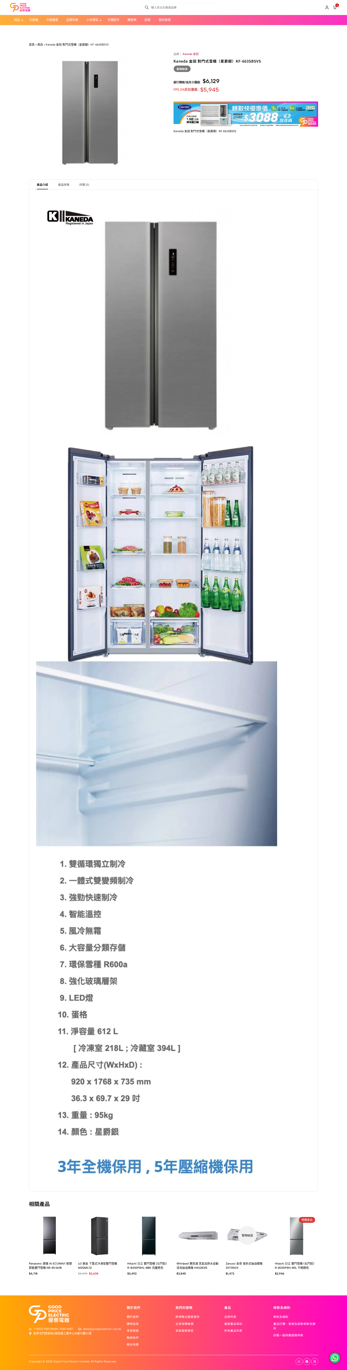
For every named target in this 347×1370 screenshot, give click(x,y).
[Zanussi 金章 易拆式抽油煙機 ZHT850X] (247, 1235)
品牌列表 (230, 1317)
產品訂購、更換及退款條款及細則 (294, 1326)
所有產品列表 (233, 1330)
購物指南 (133, 1324)
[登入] (327, 7)
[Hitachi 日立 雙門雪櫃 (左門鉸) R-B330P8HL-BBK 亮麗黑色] (148, 1235)
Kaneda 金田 (191, 54)
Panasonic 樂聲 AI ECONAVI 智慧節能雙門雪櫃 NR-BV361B (50, 1266)
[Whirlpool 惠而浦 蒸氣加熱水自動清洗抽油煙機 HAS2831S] (198, 1235)
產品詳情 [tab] (63, 185)
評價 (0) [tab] (84, 185)
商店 (40, 44)
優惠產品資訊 (233, 1324)
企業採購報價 (185, 1324)
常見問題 (133, 1330)
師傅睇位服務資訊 (188, 1317)
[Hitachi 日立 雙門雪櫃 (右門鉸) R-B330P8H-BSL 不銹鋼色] (296, 1235)
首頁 (32, 44)
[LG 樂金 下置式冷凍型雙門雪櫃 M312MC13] (99, 1235)
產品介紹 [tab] (42, 185)
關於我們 (133, 1317)
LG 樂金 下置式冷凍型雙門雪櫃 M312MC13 (97, 1266)
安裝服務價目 (185, 1330)
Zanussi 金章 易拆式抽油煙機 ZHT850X (244, 1266)
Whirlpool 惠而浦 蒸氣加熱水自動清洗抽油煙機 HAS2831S (197, 1266)
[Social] (299, 1361)
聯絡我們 (133, 1338)
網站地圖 (133, 1344)
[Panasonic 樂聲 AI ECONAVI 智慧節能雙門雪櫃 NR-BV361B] (50, 1235)
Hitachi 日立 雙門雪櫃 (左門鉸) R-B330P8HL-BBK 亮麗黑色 (147, 1266)
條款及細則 (280, 1317)
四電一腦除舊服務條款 (288, 1335)
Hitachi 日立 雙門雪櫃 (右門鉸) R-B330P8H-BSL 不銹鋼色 (294, 1266)
